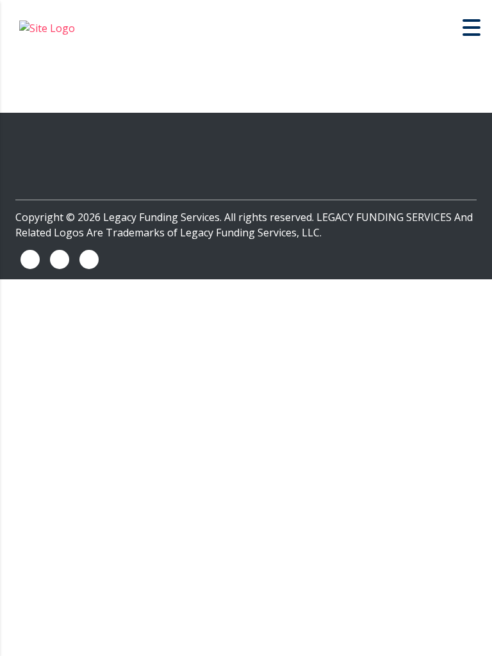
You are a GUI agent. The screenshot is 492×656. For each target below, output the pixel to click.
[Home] (47, 27)
